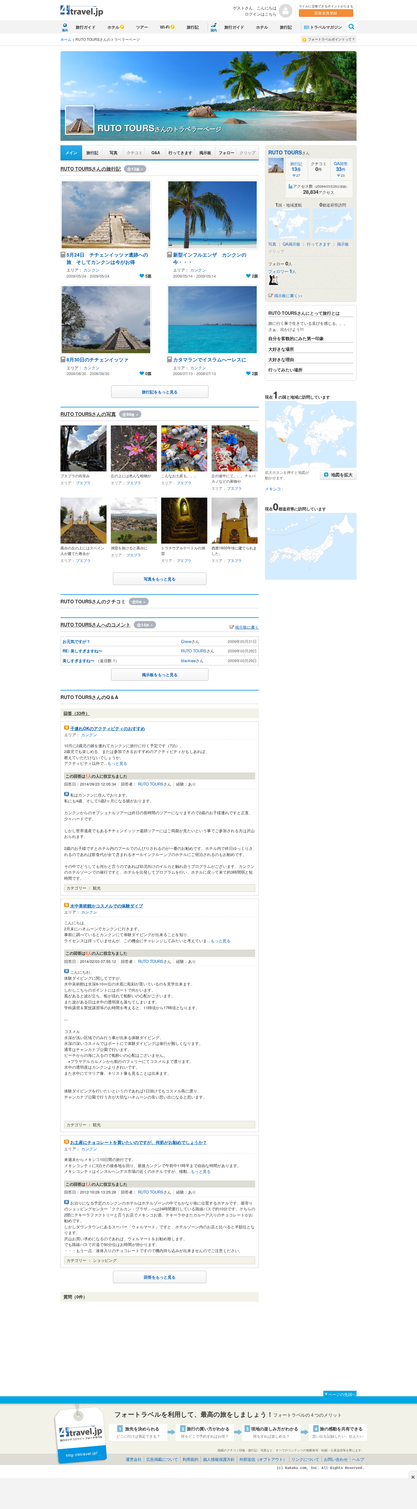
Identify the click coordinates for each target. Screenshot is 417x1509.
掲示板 (205, 152)
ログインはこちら (261, 14)
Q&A (155, 152)
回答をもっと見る (160, 1277)
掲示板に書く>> (288, 295)
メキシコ (273, 489)
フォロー (226, 152)
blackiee (188, 660)
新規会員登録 (325, 12)
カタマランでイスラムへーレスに (209, 359)
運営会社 (134, 1459)
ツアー (142, 27)
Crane (186, 641)
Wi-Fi (165, 27)
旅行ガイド (86, 27)
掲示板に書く (247, 627)
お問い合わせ (336, 1459)
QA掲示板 (291, 244)
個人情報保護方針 (219, 1459)
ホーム (65, 39)
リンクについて (305, 1459)
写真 (114, 152)
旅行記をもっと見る (160, 392)
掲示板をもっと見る (160, 674)
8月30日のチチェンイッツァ (98, 359)
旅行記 (193, 27)
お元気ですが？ (76, 641)
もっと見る (117, 763)
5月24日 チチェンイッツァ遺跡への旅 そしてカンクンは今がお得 (107, 258)
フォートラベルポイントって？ (331, 39)
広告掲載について (162, 1459)
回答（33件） (76, 713)
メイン (71, 152)
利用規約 (190, 1459)
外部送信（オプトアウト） (263, 1459)
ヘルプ (358, 1459)
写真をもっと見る (160, 579)
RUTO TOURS (193, 651)
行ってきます (180, 152)
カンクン (92, 270)
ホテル (113, 27)
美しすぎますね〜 (78, 660)
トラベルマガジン (326, 27)
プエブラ (83, 482)
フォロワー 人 (282, 271)
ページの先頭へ (342, 1394)
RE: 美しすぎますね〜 (82, 651)
